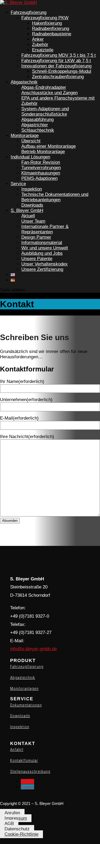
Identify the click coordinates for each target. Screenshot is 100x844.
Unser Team (33, 221)
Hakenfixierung (47, 23)
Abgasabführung (37, 119)
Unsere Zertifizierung (42, 269)
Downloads (32, 205)
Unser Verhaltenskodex (44, 264)
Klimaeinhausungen (40, 173)
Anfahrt (16, 749)
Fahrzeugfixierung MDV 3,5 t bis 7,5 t (58, 55)
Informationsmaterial (41, 242)
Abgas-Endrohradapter (43, 87)
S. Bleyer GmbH (27, 210)
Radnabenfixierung (50, 28)
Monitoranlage (25, 135)
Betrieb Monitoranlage (43, 151)
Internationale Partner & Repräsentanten (45, 229)
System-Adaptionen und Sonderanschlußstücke (45, 111)
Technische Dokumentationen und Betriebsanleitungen (54, 197)
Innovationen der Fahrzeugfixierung (56, 66)
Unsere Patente (36, 258)
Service (18, 183)
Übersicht (31, 140)
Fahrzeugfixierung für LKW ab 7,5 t (56, 60)
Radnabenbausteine (51, 33)
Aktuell (28, 215)
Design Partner (36, 237)
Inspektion (31, 189)
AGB (9, 823)
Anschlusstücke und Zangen (49, 92)
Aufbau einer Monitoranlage (48, 146)
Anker (38, 39)
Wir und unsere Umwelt (44, 247)
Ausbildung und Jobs (42, 253)
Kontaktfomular (24, 760)
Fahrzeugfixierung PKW (45, 17)
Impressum (16, 818)
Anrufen (12, 812)
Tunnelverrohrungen (41, 167)
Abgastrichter (34, 124)
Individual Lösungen (30, 156)
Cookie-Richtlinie (21, 834)
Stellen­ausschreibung (30, 771)
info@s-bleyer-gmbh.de (33, 648)
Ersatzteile (42, 49)
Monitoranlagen (24, 688)
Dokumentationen (26, 705)
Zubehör (40, 44)
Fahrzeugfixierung (28, 12)
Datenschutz (17, 828)
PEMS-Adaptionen (39, 178)
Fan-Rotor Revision (40, 162)
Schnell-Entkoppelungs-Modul (61, 71)
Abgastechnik (24, 82)
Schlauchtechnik (37, 130)
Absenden (10, 521)
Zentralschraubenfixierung (58, 76)
